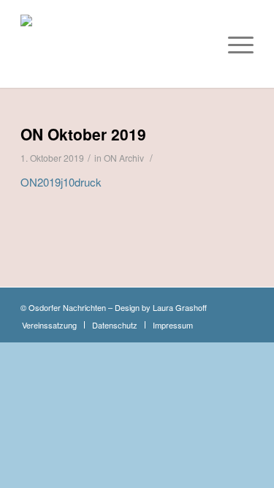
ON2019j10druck (61, 181)
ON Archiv (124, 157)
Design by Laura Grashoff (161, 307)
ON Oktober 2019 (83, 134)
